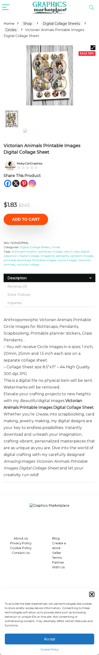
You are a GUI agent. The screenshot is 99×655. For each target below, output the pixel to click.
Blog (56, 538)
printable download (17, 260)
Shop (27, 23)
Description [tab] (17, 278)
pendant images (81, 256)
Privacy (15, 543)
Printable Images (44, 260)
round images (67, 260)
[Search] (91, 7)
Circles (11, 30)
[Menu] (6, 7)
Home (9, 23)
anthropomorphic (24, 251)
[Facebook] (7, 183)
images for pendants (55, 256)
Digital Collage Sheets (61, 23)
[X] (15, 183)
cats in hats (71, 251)
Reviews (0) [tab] (17, 286)
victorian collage (28, 264)
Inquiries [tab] (14, 303)
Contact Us (21, 553)
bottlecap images (50, 251)
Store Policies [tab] (18, 294)
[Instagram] (32, 183)
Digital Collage (29, 256)
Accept (49, 639)
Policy (26, 543)
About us (21, 538)
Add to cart (26, 219)
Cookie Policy (49, 649)
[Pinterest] (24, 183)
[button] (91, 594)
